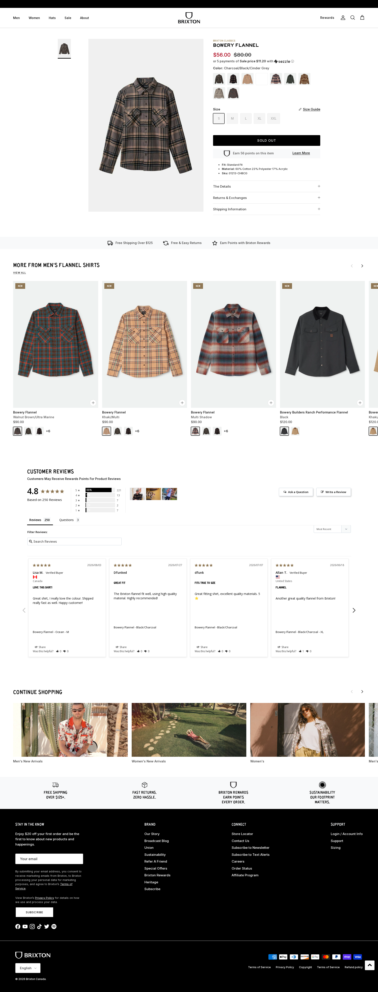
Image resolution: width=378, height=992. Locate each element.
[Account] (342, 17)
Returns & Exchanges (230, 198)
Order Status (242, 868)
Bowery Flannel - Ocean (48, 632)
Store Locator (242, 834)
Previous (24, 608)
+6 (48, 431)
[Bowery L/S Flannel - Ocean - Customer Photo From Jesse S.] (137, 494)
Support (337, 841)
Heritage (151, 882)
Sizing (336, 848)
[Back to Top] (369, 965)
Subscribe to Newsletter (251, 848)
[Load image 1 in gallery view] (145, 125)
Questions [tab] (66, 520)
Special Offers (155, 868)
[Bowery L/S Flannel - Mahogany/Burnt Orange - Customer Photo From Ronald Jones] (169, 494)
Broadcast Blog (156, 841)
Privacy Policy (44, 898)
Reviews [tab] (35, 520)
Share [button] (42, 647)
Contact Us (240, 841)
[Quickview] (93, 402)
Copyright (305, 967)
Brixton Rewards (157, 875)
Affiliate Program (245, 875)
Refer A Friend (155, 861)
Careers (238, 861)
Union (149, 848)
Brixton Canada (36, 979)
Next (354, 608)
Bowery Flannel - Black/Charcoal (135, 627)
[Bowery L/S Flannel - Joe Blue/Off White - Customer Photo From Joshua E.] (153, 494)
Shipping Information (229, 209)
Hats (52, 18)
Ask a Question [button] (298, 492)
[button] (253, 61)
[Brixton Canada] (189, 17)
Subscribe (34, 912)
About (84, 18)
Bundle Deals (189, 3)
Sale (68, 18)
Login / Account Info (347, 834)
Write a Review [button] (336, 492)
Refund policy (354, 967)
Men (16, 18)
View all (19, 272)
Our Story (152, 834)
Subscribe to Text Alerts (251, 855)
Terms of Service (259, 967)
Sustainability (155, 855)
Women (34, 18)
